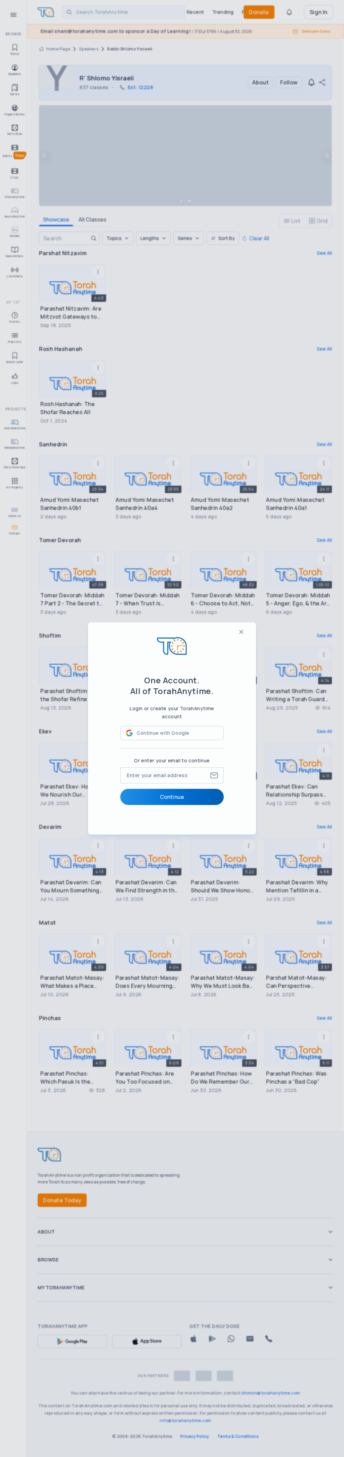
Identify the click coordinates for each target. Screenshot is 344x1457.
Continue (172, 797)
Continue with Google (163, 733)
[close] (241, 632)
